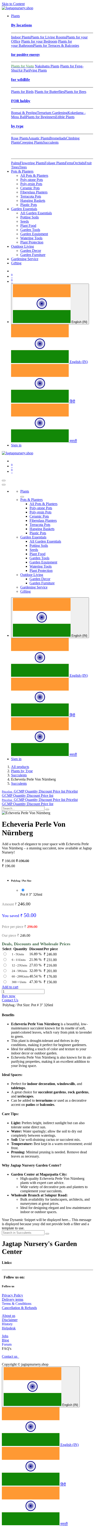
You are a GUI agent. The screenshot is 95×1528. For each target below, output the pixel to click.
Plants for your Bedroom (39, 41)
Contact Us (10, 1000)
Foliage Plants (55, 163)
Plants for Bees (75, 92)
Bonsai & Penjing (24, 113)
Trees (23, 167)
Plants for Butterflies (49, 92)
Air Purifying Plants (32, 70)
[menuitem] (15, 16)
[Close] (4, 484)
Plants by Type (22, 771)
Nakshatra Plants (47, 66)
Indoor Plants (20, 37)
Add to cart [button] (10, 987)
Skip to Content (13, 4)
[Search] (47, 809)
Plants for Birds (22, 92)
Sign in (16, 445)
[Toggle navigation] (4, 480)
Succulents (51, 142)
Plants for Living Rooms (48, 37)
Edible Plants (64, 117)
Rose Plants (19, 138)
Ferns (69, 163)
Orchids (79, 163)
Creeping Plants (31, 142)
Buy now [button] (8, 996)
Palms (15, 163)
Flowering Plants (32, 163)
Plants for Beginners (40, 117)
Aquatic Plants (38, 138)
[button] (40, 791)
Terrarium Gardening (52, 113)
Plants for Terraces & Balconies (56, 45)
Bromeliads (57, 138)
